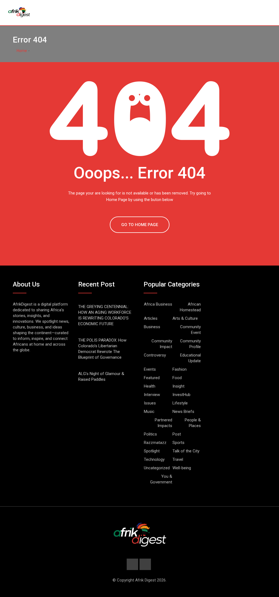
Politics (150, 434)
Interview (152, 394)
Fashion (179, 369)
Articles (150, 318)
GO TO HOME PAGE (139, 224)
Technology (154, 459)
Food (177, 377)
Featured (152, 377)
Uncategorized (157, 467)
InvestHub (181, 394)
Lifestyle (180, 403)
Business (152, 326)
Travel (177, 459)
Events (150, 369)
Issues (150, 403)
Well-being (181, 467)
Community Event (190, 329)
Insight (178, 386)
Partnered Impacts (163, 423)
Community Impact (161, 344)
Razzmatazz (155, 442)
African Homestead (190, 307)
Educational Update (190, 358)
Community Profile (190, 344)
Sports (178, 442)
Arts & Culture (185, 318)
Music (149, 411)
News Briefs (183, 411)
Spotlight (152, 451)
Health (149, 386)
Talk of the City (185, 451)
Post (176, 434)
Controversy (155, 355)
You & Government (161, 479)
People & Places (193, 423)
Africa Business (158, 304)
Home (21, 50)
